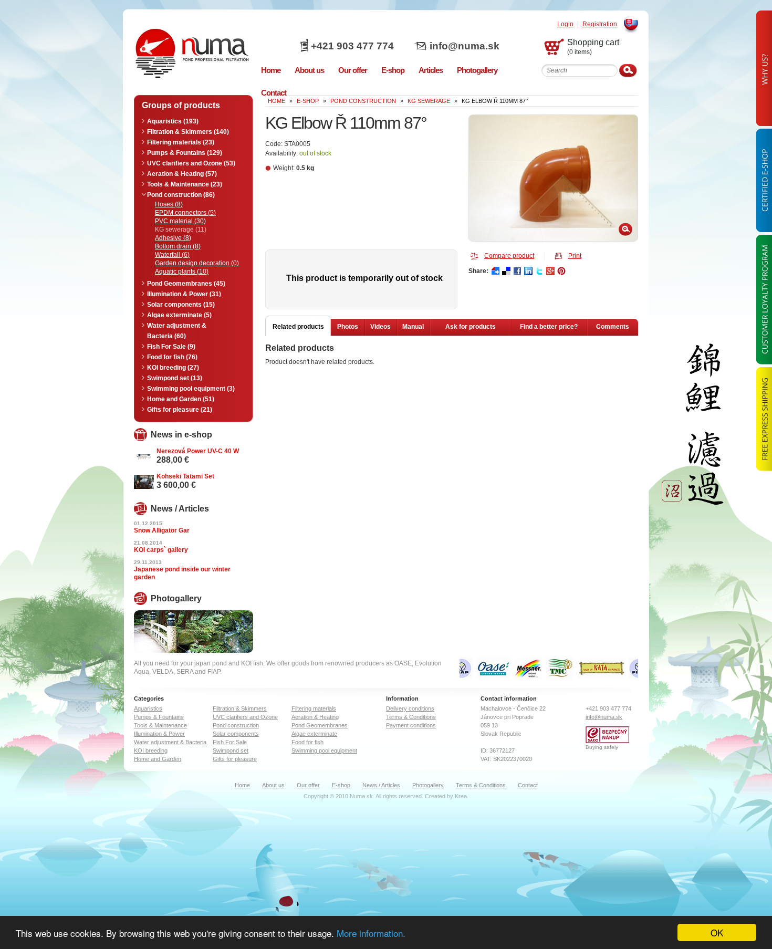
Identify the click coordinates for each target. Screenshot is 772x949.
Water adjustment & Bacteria (170, 742)
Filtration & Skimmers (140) (188, 131)
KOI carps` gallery (161, 550)
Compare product (509, 255)
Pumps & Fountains (159, 717)
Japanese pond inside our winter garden (182, 573)
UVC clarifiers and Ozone (245, 717)
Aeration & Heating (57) (182, 174)
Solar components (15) (181, 304)
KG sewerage (429, 101)
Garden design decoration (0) (197, 263)
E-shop (341, 785)
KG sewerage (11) (180, 229)
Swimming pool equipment (324, 750)
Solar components (236, 734)
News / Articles (381, 785)
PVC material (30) (180, 221)
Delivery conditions (410, 708)
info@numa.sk (464, 45)
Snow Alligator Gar (162, 530)
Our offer (308, 785)
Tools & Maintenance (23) (184, 184)
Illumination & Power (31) (184, 294)
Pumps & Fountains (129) (184, 153)
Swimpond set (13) (174, 378)
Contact (528, 785)
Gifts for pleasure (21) (179, 409)
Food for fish (307, 742)
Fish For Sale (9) (171, 346)
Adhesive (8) (173, 238)
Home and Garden (157, 759)
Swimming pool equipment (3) (191, 388)
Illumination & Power (159, 734)
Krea (461, 796)
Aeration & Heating (315, 717)
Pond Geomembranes (319, 725)
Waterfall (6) (172, 254)
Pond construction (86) (181, 195)
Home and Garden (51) (180, 399)
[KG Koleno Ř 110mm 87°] (553, 178)
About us (273, 785)
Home (242, 785)
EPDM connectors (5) (185, 212)
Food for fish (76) (172, 357)
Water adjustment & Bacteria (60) (176, 331)
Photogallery (428, 785)
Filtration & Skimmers (240, 708)
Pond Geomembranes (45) (186, 283)
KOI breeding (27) (173, 367)
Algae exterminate (314, 734)
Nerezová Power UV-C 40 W (198, 451)
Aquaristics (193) (173, 121)
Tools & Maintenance (160, 725)
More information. (371, 933)
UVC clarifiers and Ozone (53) (191, 163)
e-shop (308, 101)
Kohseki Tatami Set (185, 476)
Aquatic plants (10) (181, 271)
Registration (599, 24)
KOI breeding (151, 750)
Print (574, 255)
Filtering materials (313, 708)
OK (717, 932)
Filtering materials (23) (180, 142)
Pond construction (363, 101)
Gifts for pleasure (235, 759)
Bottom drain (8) (178, 246)
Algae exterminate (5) (179, 315)
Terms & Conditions (411, 717)
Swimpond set (230, 750)
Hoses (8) (169, 204)
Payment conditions (411, 725)
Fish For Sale (230, 742)
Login (565, 24)
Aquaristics (148, 708)
